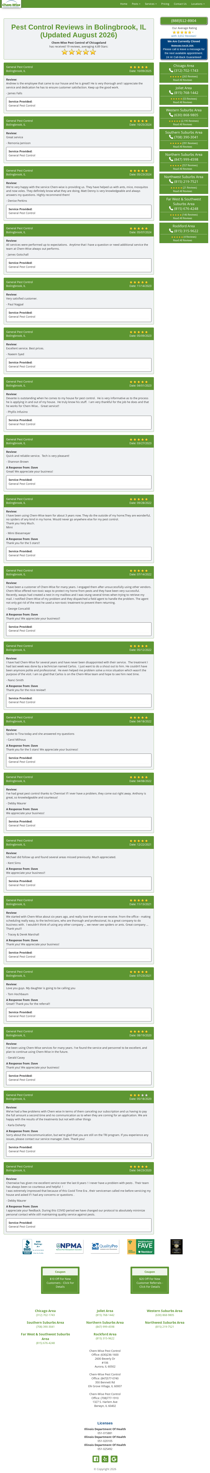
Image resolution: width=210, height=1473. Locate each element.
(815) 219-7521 (186, 181)
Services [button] (150, 4)
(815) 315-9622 (186, 230)
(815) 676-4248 (186, 208)
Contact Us (180, 4)
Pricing (165, 4)
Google (114, 1459)
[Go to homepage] (11, 3)
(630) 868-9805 (186, 115)
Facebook (96, 1459)
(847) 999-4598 (186, 159)
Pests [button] (135, 4)
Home (123, 4)
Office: (105, 1354)
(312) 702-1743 (186, 70)
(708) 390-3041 (186, 137)
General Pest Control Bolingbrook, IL (19, 69)
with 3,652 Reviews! (183, 36)
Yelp (105, 1459)
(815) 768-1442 (186, 92)
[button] (183, 78)
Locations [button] (197, 4)
